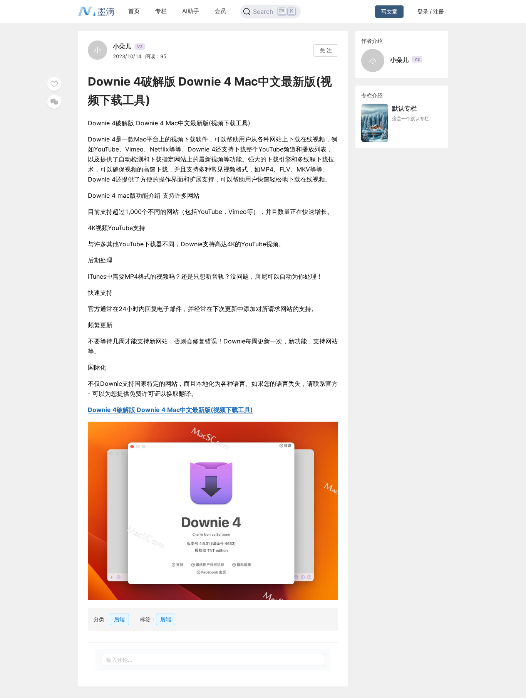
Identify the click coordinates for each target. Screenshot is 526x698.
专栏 (161, 11)
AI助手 (190, 11)
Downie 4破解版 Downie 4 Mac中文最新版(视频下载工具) (170, 410)
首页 (134, 11)
